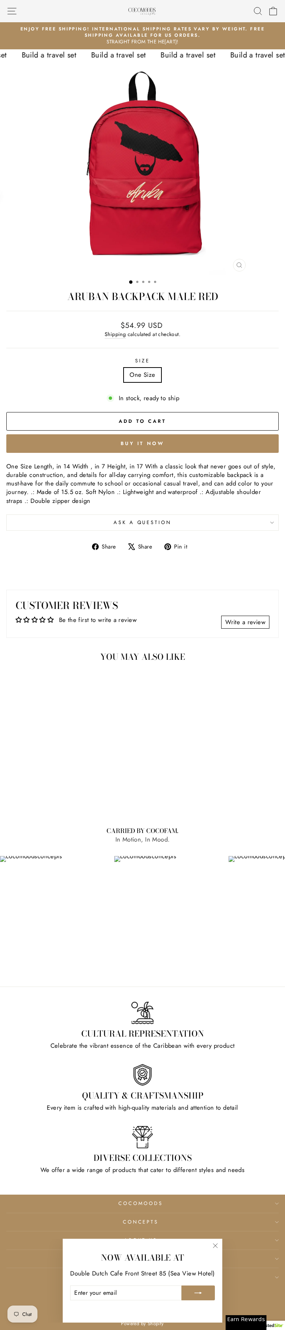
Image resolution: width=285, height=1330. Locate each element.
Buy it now (142, 443)
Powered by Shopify (142, 1323)
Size (142, 361)
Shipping (115, 334)
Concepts (141, 1221)
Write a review (245, 622)
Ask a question (143, 522)
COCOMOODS (140, 1203)
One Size (142, 374)
